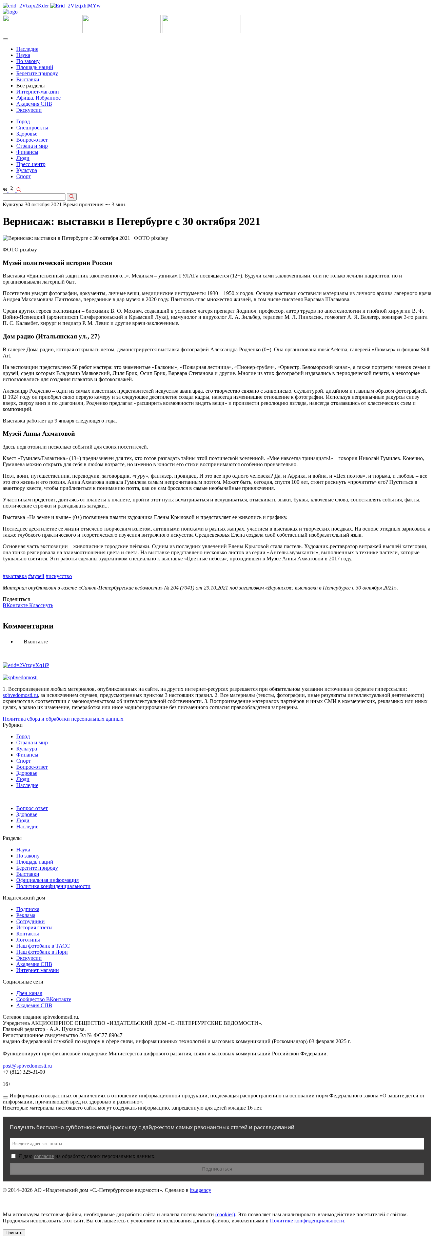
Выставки (27, 79)
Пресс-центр (30, 164)
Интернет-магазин (37, 92)
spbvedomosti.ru (20, 695)
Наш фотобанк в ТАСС (43, 946)
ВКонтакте (16, 605)
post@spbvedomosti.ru (27, 1066)
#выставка (15, 576)
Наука (23, 55)
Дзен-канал (29, 993)
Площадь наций (34, 67)
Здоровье (26, 134)
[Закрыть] (5, 1097)
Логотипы (28, 940)
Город (23, 121)
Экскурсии (29, 110)
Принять (13, 1232)
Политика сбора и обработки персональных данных (63, 719)
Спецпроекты (32, 127)
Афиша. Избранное (38, 98)
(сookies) (225, 1214)
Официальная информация (47, 880)
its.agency (200, 1190)
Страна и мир (32, 146)
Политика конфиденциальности (53, 886)
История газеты (34, 927)
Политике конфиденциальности (307, 1220)
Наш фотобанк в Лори (42, 952)
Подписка (27, 909)
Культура (26, 170)
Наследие (27, 49)
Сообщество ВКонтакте (43, 999)
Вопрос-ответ (32, 140)
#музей (36, 576)
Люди (22, 158)
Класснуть (41, 605)
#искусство (59, 576)
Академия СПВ (34, 104)
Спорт (23, 176)
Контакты (27, 933)
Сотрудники (30, 921)
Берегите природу (37, 73)
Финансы (27, 152)
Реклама (25, 915)
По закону (28, 61)
